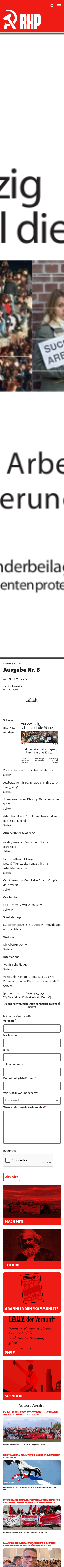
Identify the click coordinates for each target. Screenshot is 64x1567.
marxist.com (9, 1483)
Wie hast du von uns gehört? (20, 1093)
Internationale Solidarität (12, 1533)
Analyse (7, 664)
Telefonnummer (14, 1064)
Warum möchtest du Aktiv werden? (25, 1107)
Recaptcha (9, 1150)
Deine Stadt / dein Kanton (19, 1078)
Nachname (10, 1035)
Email (7, 1049)
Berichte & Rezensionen (12, 1445)
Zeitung (18, 664)
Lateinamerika (8, 1488)
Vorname (9, 1020)
